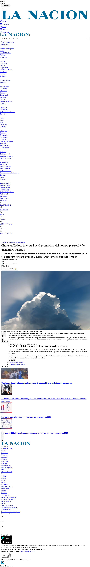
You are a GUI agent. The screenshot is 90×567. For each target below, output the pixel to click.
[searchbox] (44, 39)
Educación (3, 91)
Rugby (2, 120)
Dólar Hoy (3, 63)
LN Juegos (3, 131)
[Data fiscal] (2, 564)
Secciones (5, 24)
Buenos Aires (4, 87)
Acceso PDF (4, 162)
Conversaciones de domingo (9, 173)
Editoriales (3, 108)
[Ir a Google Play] (6, 539)
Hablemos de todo (6, 101)
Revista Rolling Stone (7, 192)
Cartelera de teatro (6, 156)
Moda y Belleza (5, 146)
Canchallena (4, 124)
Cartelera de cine (5, 154)
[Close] (2, 435)
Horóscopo (3, 137)
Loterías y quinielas (6, 141)
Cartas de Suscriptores (7, 112)
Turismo (2, 133)
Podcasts (3, 143)
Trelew (22, 243)
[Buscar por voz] (87, 38)
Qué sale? (3, 152)
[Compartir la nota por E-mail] (7, 341)
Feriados (3, 139)
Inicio (4, 22)
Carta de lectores (5, 171)
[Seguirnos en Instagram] (2, 527)
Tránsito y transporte (7, 49)
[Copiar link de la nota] (2, 339)
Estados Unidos (5, 80)
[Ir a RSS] (2, 533)
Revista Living (4, 190)
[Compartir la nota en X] (5, 341)
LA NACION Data (5, 53)
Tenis (1, 122)
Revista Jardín (4, 194)
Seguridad (3, 89)
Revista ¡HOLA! (5, 186)
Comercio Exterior (6, 70)
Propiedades (4, 68)
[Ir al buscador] (3, 8)
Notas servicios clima (18, 364)
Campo (2, 65)
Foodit (4, 27)
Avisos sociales (5, 169)
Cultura (2, 93)
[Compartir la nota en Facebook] (2, 341)
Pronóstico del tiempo (20, 346)
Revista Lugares (5, 188)
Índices (2, 74)
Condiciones (24, 551)
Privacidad (31, 551)
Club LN (4, 29)
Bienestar (3, 97)
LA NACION (5, 243)
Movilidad (3, 72)
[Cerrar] (30, 35)
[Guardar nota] (2, 333)
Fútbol (2, 118)
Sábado (2, 175)
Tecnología (3, 135)
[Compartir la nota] (2, 336)
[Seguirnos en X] (2, 522)
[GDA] (6, 558)
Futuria (2, 61)
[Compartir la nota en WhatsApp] (5, 336)
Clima (2, 51)
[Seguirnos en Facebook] (2, 517)
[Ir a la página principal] (45, 19)
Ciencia (2, 99)
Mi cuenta (5, 32)
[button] (45, 134)
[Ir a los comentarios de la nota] (5, 333)
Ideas (2, 177)
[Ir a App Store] (6, 543)
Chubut (17, 243)
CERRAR (2, 1)
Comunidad (4, 95)
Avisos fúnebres (5, 167)
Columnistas (4, 110)
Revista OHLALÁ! (5, 183)
